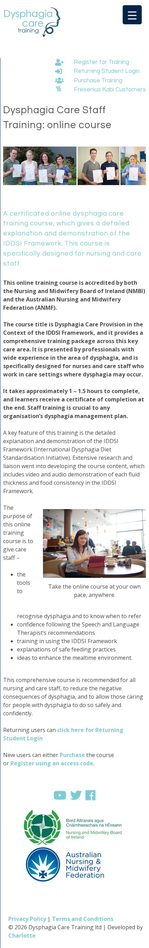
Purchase (72, 755)
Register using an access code (51, 763)
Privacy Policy (27, 919)
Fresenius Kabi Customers (110, 89)
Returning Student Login (106, 71)
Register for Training (100, 62)
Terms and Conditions (82, 919)
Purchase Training (97, 80)
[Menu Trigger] (132, 14)
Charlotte (22, 935)
